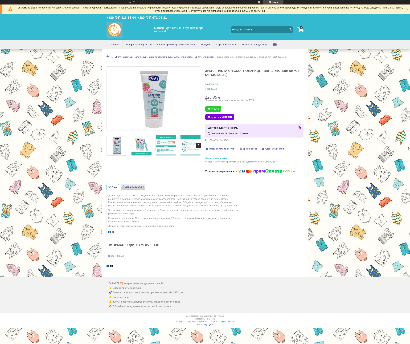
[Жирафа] (115, 30)
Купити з (216, 117)
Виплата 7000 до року (254, 44)
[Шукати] (290, 29)
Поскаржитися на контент (197, 322)
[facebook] (109, 232)
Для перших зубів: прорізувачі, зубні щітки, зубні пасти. (164, 57)
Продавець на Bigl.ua (205, 319)
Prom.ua (220, 316)
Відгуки (205, 44)
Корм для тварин (226, 44)
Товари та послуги (136, 44)
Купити (215, 109)
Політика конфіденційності (222, 322)
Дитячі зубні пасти (204, 57)
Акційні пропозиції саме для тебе (176, 44)
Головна (114, 44)
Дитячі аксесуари (124, 57)
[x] (113, 232)
